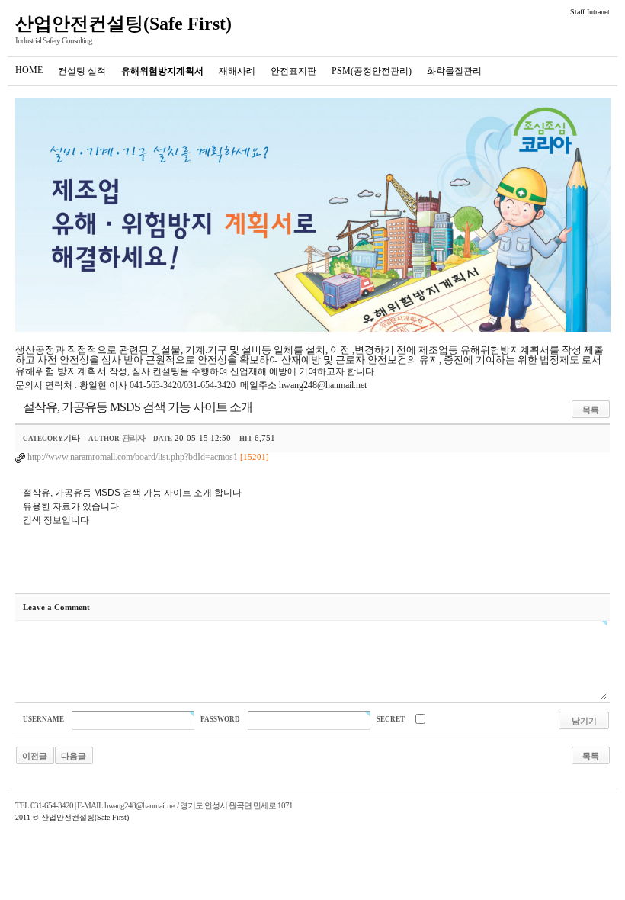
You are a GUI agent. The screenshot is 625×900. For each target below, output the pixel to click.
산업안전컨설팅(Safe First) (123, 24)
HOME (29, 70)
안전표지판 (293, 71)
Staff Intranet (590, 12)
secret (391, 719)
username (43, 719)
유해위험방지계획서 (162, 71)
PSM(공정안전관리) (372, 71)
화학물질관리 (454, 71)
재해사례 (237, 71)
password (220, 719)
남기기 (584, 720)
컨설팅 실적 (82, 71)
